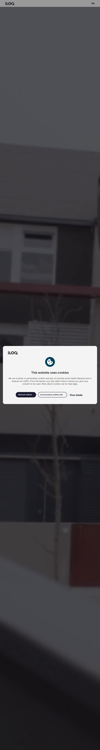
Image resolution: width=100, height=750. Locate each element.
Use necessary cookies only (51, 395)
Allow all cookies (25, 395)
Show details (76, 395)
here (75, 384)
